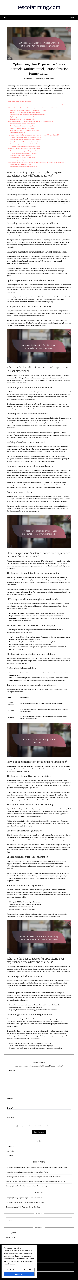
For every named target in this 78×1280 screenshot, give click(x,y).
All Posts (11, 1151)
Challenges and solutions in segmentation (22, 157)
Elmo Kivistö (49, 79)
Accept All (19, 1274)
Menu (72, 17)
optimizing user (30, 1007)
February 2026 (11, 1233)
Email (10, 1108)
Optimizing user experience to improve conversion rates (25, 1202)
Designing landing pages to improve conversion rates (24, 1198)
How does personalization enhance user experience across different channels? (33, 135)
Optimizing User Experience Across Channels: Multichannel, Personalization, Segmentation (36, 1167)
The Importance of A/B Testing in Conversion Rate (23, 1207)
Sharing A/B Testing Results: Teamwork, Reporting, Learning (26, 1186)
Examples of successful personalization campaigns (25, 142)
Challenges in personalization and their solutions (24, 144)
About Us (11, 1146)
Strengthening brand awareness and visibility (23, 119)
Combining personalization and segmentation (23, 166)
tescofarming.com (39, 7)
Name (10, 1098)
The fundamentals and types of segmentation (23, 151)
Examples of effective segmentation (20, 155)
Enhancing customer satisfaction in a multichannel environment (28, 110)
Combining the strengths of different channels (23, 124)
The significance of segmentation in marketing (23, 153)
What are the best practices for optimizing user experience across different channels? (36, 162)
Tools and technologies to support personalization (25, 146)
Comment (12, 1070)
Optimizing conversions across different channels (24, 117)
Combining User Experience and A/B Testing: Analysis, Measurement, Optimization (33, 1177)
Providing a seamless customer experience (22, 126)
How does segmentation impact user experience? (24, 148)
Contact (10, 1156)
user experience (20, 966)
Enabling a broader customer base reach (22, 128)
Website (10, 1117)
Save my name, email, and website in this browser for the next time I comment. (39, 1126)
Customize (11, 1270)
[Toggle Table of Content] (61, 105)
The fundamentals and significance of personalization (25, 137)
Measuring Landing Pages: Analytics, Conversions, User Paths (27, 1172)
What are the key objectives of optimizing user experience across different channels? (35, 108)
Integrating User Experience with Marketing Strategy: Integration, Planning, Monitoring (36, 1181)
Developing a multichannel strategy (20, 164)
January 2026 (10, 1237)
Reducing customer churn (17, 132)
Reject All (27, 1270)
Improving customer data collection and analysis (24, 130)
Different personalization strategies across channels (25, 139)
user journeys (66, 997)
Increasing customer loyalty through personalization (25, 112)
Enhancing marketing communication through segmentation (27, 114)
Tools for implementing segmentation (21, 160)
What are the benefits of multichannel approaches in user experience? (30, 121)
